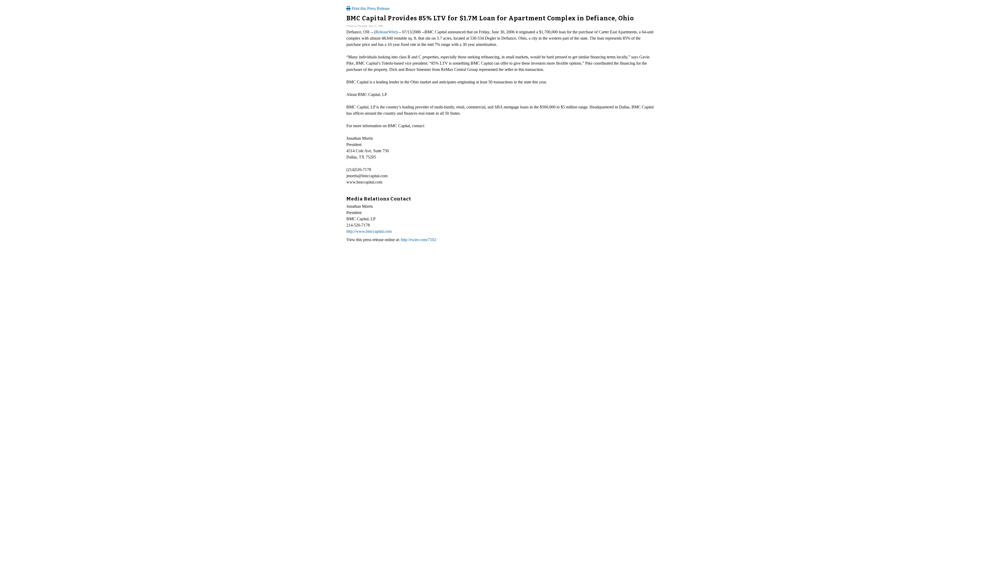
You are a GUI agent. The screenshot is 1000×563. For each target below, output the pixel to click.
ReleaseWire (386, 32)
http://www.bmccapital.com (369, 231)
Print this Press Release (370, 8)
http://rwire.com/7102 (418, 239)
